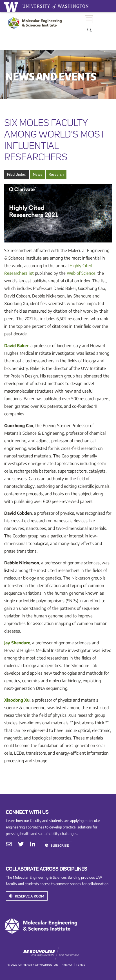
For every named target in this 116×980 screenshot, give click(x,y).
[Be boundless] (66, 954)
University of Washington (11, 7)
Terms (80, 965)
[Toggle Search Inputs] (89, 29)
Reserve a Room (29, 896)
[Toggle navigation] (88, 19)
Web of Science (81, 273)
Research (56, 174)
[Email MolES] (9, 844)
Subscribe (60, 845)
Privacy (67, 965)
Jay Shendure (17, 642)
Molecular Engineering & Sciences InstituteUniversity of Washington (36, 28)
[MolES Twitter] (21, 844)
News (37, 174)
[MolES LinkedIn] (32, 844)
